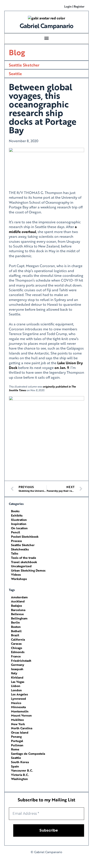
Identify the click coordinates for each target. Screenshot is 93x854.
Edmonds (17, 652)
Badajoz (16, 605)
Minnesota (18, 707)
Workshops (19, 579)
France (16, 656)
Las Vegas (17, 681)
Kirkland (17, 677)
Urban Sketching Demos (28, 570)
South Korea (20, 762)
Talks (14, 553)
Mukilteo (17, 719)
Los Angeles (19, 694)
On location (19, 528)
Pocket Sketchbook (24, 536)
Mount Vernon (21, 715)
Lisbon (15, 686)
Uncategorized (21, 566)
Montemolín (20, 711)
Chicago (16, 648)
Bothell (16, 631)
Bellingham (19, 618)
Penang (16, 736)
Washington (19, 779)
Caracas (16, 643)
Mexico (16, 703)
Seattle (15, 73)
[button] (46, 38)
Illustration (19, 519)
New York (18, 724)
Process (16, 541)
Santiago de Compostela (28, 753)
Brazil (15, 635)
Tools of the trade (23, 557)
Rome (15, 749)
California (18, 639)
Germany (17, 664)
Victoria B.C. (20, 774)
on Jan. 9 (62, 367)
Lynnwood (18, 698)
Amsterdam (19, 597)
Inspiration (18, 524)
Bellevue (17, 614)
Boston (16, 626)
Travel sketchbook (24, 562)
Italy (14, 673)
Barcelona (18, 610)
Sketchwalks (20, 549)
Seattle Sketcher (24, 65)
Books (15, 511)
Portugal (17, 741)
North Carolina (21, 728)
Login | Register (74, 6)
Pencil (15, 532)
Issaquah (17, 669)
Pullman (17, 745)
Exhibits (16, 515)
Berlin (15, 622)
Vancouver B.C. (22, 770)
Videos (16, 574)
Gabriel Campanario (47, 25)
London (16, 690)
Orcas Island (19, 732)
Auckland (18, 601)
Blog (17, 52)
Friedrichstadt (21, 660)
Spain (15, 766)
